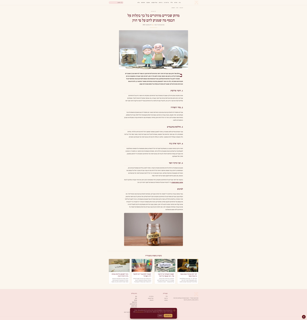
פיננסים (143, 2)
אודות (175, 2)
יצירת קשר (134, 302)
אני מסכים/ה (168, 315)
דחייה (160, 315)
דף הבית (181, 7)
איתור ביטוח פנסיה (177, 182)
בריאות (160, 2)
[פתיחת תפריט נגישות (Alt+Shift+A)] (304, 317)
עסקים (148, 2)
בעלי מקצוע (154, 2)
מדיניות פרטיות (133, 304)
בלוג (138, 2)
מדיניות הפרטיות (139, 312)
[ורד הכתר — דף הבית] (196, 2)
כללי (171, 2)
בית (180, 2)
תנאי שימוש (134, 306)
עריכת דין (166, 2)
